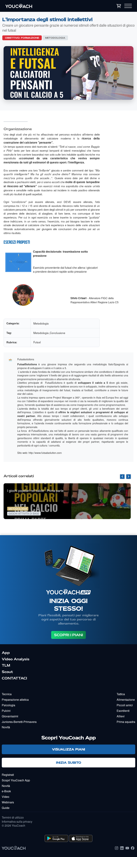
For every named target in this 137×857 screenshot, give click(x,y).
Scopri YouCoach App (16, 780)
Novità (6, 727)
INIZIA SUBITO (68, 762)
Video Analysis (15, 659)
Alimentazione (126, 700)
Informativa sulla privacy (17, 822)
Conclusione (57, 333)
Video (5, 797)
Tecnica (7, 694)
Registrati (8, 775)
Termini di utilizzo (13, 817)
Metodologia (55, 37)
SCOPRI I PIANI (68, 635)
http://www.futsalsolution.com (45, 453)
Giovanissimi (10, 716)
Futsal (37, 342)
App (6, 652)
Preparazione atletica (15, 700)
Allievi (121, 716)
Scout (7, 671)
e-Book (6, 791)
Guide (5, 808)
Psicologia (8, 705)
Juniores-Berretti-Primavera (19, 722)
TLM (6, 665)
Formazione (30, 37)
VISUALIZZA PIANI (68, 749)
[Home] (38, 6)
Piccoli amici (125, 705)
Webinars (8, 802)
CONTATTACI (14, 678)
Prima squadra (126, 722)
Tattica (121, 694)
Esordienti (123, 711)
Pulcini (6, 711)
